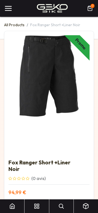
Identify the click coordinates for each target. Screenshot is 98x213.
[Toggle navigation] (8, 8)
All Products (14, 24)
